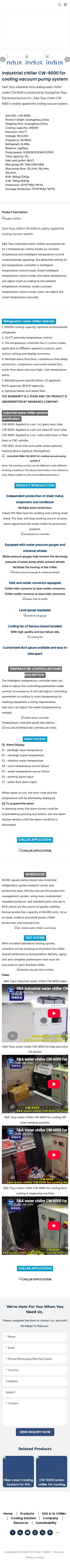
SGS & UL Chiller (54, 1513)
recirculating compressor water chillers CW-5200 (51, 1482)
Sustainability (46, 1523)
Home (8, 1513)
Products (26, 1513)
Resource (21, 1523)
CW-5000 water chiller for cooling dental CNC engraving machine (18, 1482)
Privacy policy (35, 1557)
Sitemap (57, 1552)
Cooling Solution (23, 1518)
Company (50, 1518)
